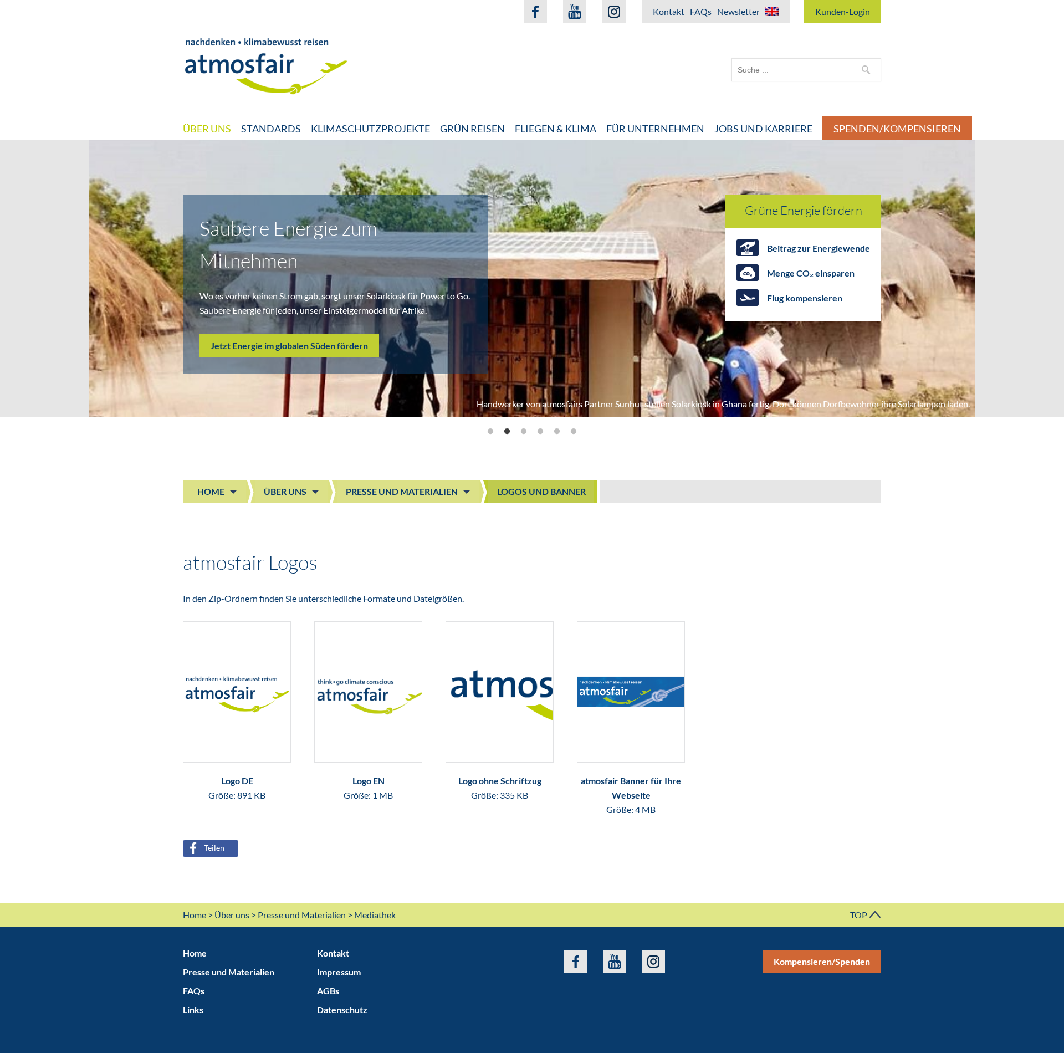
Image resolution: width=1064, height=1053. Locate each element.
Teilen (214, 847)
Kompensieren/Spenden (822, 961)
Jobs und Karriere (763, 128)
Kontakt (668, 11)
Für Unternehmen (655, 128)
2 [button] (507, 431)
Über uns (207, 128)
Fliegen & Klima (555, 128)
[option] (532, 278)
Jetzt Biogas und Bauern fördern (274, 313)
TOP (859, 914)
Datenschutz (342, 1009)
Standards (271, 128)
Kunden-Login (842, 11)
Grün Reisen (472, 128)
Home (210, 491)
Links (193, 1009)
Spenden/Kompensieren (897, 128)
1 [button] (490, 431)
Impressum (339, 972)
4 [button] (540, 431)
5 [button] (556, 431)
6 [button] (573, 431)
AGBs (328, 990)
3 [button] (523, 431)
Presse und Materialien (402, 491)
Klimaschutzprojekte (370, 128)
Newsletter (738, 11)
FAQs (701, 11)
